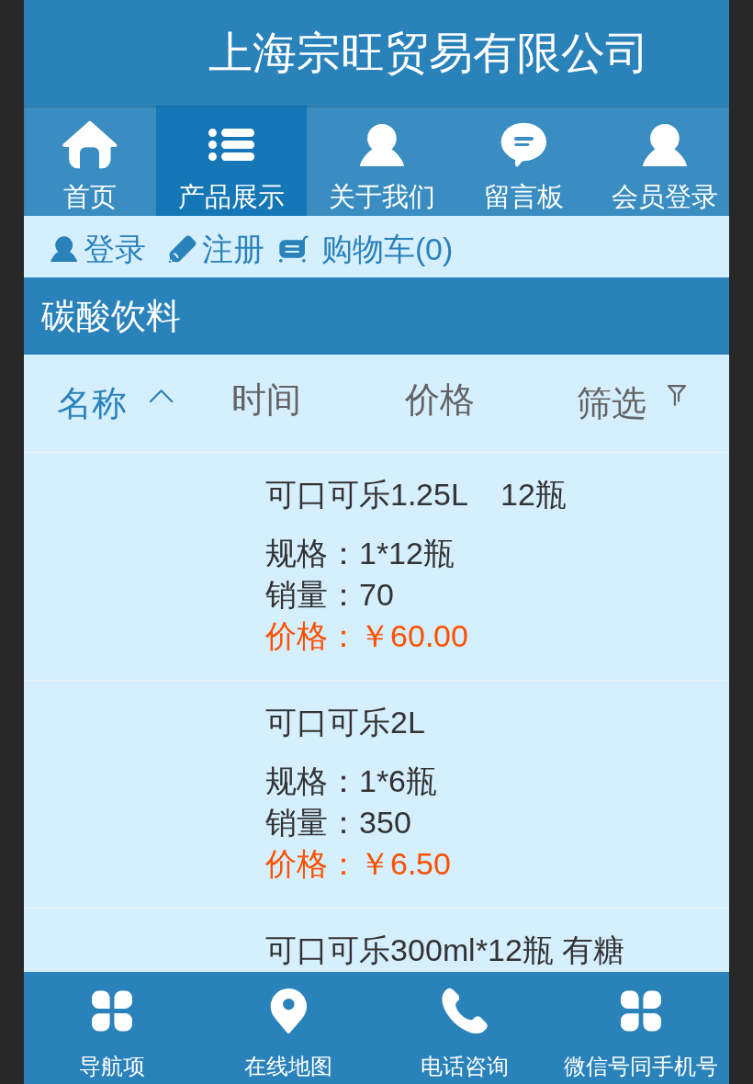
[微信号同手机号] (641, 1011)
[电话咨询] (464, 1011)
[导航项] (112, 1011)
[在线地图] (288, 1011)
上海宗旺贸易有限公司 (428, 52)
